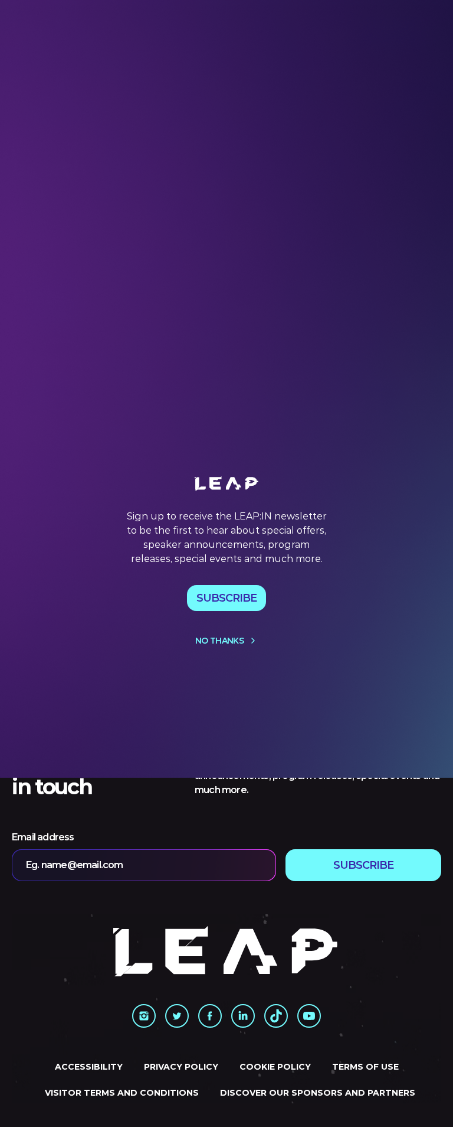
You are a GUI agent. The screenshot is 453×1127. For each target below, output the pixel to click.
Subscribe (226, 598)
